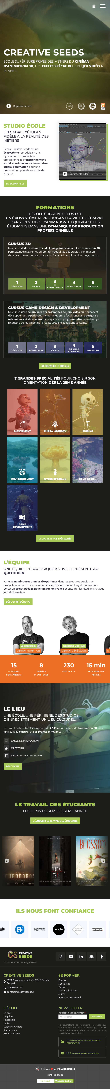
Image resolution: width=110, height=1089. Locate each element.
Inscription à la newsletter (72, 1012)
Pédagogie (9, 1019)
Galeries (62, 987)
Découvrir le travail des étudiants (55, 820)
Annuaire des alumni (69, 997)
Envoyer (97, 1016)
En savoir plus (15, 183)
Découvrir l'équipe (18, 601)
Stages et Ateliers (13, 1026)
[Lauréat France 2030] (69, 106)
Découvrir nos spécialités (55, 538)
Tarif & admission (67, 990)
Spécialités (64, 983)
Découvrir (12, 766)
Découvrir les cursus (55, 366)
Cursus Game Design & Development (49, 307)
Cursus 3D (19, 244)
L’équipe (8, 1016)
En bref (7, 1013)
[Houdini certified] (103, 106)
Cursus (62, 980)
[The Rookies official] (81, 106)
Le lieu (7, 1023)
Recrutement (11, 1030)
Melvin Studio (66, 1069)
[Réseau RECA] (92, 106)
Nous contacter (12, 1033)
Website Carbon (63, 1081)
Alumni (62, 994)
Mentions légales (55, 1074)
